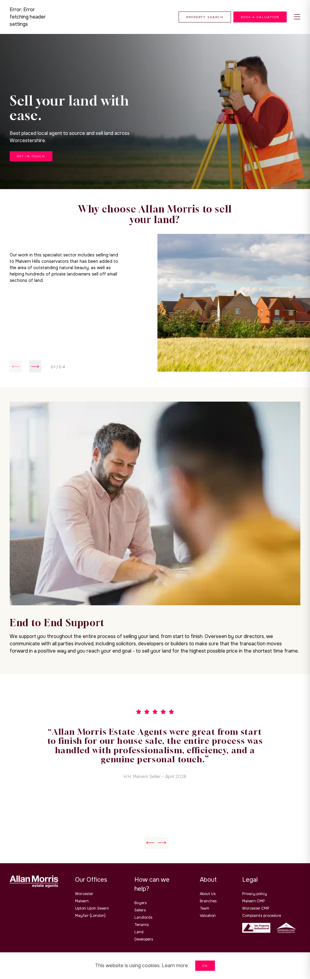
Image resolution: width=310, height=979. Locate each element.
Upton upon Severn (92, 908)
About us (208, 893)
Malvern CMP (253, 901)
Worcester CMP (255, 908)
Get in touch (31, 156)
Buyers (140, 902)
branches (208, 901)
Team (204, 908)
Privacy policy (254, 893)
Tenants (141, 924)
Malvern (82, 901)
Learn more (175, 965)
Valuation (208, 915)
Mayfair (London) (90, 915)
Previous (16, 366)
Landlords (143, 917)
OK (205, 966)
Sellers (140, 910)
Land (138, 932)
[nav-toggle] (297, 17)
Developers (143, 939)
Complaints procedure (261, 915)
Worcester (84, 893)
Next (35, 366)
